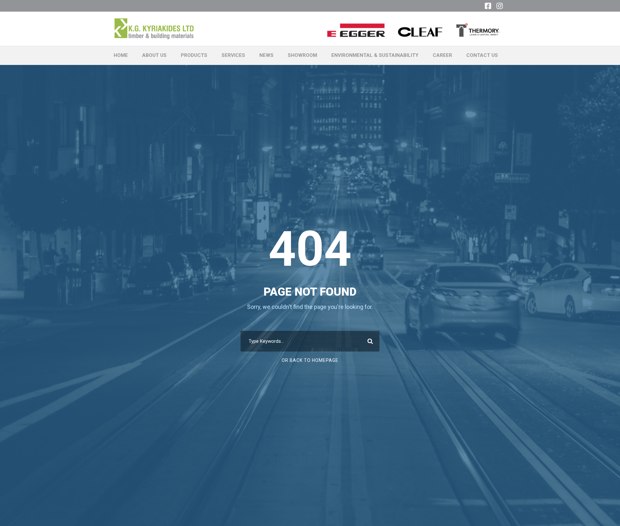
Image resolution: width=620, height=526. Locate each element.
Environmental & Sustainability (374, 55)
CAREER (442, 55)
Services (233, 55)
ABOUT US (154, 55)
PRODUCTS (194, 55)
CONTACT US (482, 55)
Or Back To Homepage (310, 360)
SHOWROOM (302, 55)
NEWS (266, 55)
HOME (121, 55)
